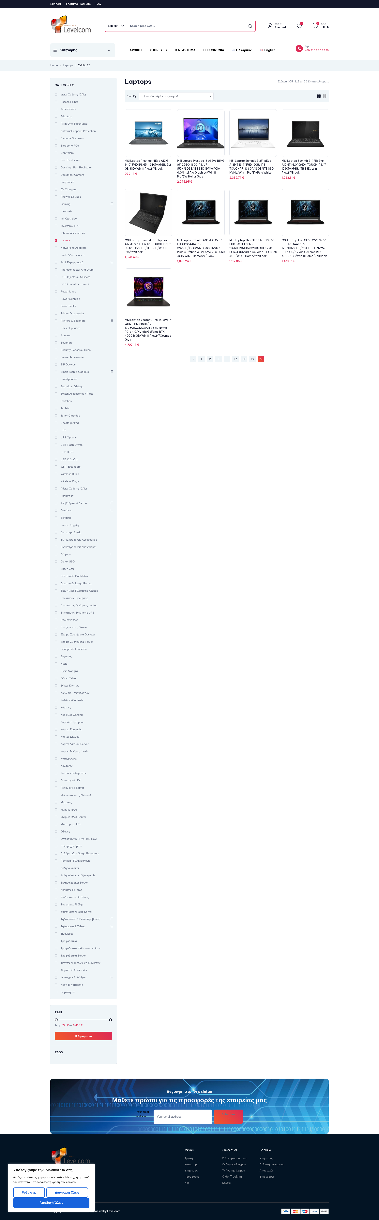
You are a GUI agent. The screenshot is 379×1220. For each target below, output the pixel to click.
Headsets (66, 211)
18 (244, 359)
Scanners (66, 342)
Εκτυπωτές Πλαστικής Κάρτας (79, 590)
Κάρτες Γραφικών (71, 729)
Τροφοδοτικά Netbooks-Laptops (80, 948)
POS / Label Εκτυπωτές (75, 284)
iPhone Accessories (73, 233)
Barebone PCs (70, 145)
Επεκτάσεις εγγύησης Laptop (79, 605)
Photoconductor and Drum (77, 269)
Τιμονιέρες (67, 933)
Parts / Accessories (72, 255)
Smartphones (69, 379)
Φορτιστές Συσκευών (74, 970)
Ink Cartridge (69, 218)
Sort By (131, 96)
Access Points (69, 101)
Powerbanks (68, 306)
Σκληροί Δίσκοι (70, 868)
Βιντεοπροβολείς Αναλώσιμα (78, 546)
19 (252, 359)
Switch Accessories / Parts (77, 393)
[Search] (247, 26)
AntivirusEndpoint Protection (78, 131)
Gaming (65, 204)
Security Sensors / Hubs (76, 349)
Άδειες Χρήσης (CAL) (74, 488)
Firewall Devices (71, 196)
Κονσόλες (67, 765)
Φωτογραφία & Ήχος (73, 977)
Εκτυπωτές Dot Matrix (74, 576)
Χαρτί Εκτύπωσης (72, 984)
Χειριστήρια (68, 992)
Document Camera (72, 174)
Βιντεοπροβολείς (71, 532)
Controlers (67, 152)
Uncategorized (70, 422)
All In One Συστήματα (74, 123)
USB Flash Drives (72, 444)
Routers (65, 335)
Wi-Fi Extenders (71, 466)
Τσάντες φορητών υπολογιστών (80, 962)
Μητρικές (66, 802)
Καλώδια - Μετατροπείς (75, 692)
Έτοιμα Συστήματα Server (77, 641)
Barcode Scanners (72, 138)
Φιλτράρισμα (83, 1036)
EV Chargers (69, 189)
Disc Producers (70, 160)
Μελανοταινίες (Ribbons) (76, 795)
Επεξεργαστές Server (74, 627)
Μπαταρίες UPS (70, 824)
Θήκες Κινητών (70, 685)
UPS (63, 430)
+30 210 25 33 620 (317, 50)
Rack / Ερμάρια (70, 328)
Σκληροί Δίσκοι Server (74, 882)
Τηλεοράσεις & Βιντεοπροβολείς (80, 919)
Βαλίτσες (66, 517)
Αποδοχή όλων (51, 1202)
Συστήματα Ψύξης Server (76, 911)
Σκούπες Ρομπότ (71, 889)
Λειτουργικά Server (72, 787)
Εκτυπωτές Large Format (76, 583)
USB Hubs (67, 452)
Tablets (65, 408)
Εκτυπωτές (67, 568)
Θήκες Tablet (69, 678)
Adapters (66, 116)
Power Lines (68, 291)
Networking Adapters (73, 247)
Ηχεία (64, 663)
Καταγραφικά (69, 758)
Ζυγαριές (66, 656)
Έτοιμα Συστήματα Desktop (78, 634)
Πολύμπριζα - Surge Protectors (80, 853)
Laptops (68, 65)
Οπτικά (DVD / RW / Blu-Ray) (79, 838)
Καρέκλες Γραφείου (72, 722)
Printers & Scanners (73, 320)
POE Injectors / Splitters (75, 276)
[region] (51, 1188)
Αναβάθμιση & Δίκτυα (74, 503)
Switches (66, 401)
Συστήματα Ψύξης (72, 904)
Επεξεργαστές (69, 619)
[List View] (325, 96)
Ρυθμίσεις (29, 1192)
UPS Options (69, 437)
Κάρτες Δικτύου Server (75, 743)
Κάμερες (66, 707)
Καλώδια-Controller (72, 700)
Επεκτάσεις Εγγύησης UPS (77, 612)
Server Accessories (72, 357)
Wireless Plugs (70, 481)
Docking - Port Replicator (76, 167)
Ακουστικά (67, 495)
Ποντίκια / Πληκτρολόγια (75, 860)
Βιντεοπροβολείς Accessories (79, 539)
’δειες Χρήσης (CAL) (73, 94)
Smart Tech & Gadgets (75, 371)
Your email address (142, 1114)
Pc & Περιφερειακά (72, 262)
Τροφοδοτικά (69, 941)
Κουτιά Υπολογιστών (73, 773)
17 (235, 359)
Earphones (67, 182)
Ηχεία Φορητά (69, 671)
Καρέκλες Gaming (72, 714)
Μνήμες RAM (69, 809)
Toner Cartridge (70, 415)
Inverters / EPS (70, 225)
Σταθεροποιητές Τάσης (75, 897)
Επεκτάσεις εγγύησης (74, 598)
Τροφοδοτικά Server (73, 955)
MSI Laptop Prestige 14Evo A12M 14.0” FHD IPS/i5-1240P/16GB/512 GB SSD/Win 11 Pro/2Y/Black (148, 164)
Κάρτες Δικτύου (70, 736)
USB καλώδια (69, 459)
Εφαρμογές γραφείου (74, 649)
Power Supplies (70, 298)
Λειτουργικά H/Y (70, 780)
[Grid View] (319, 96)
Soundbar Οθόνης (72, 386)
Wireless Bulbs (70, 473)
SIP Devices (68, 364)
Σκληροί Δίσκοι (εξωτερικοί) (78, 875)
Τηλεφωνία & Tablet (73, 926)
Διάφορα (66, 554)
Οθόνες (65, 831)
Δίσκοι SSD (68, 561)
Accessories (68, 109)
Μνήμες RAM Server (73, 816)
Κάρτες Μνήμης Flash (74, 751)
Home (54, 65)
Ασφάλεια (66, 510)
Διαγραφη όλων (67, 1192)
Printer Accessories (72, 313)
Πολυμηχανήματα (71, 846)
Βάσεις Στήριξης (70, 525)
